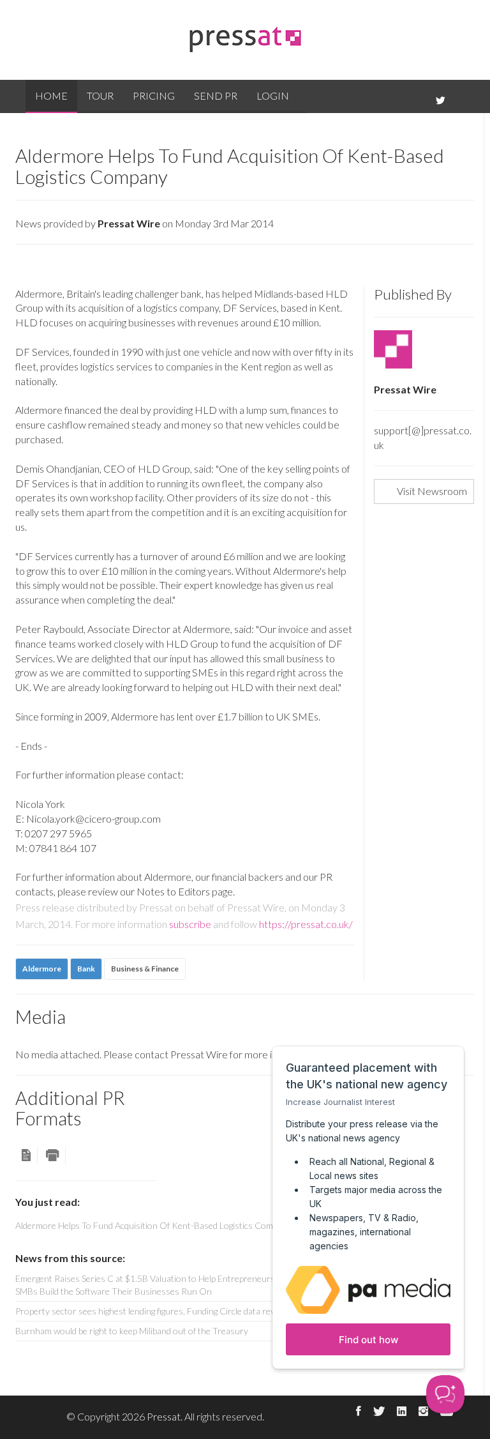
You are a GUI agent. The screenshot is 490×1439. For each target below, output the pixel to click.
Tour (100, 95)
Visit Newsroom (432, 491)
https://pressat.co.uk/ (306, 924)
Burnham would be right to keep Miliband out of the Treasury (131, 1330)
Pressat (164, 1416)
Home (51, 95)
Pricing (154, 95)
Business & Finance (145, 968)
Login (272, 95)
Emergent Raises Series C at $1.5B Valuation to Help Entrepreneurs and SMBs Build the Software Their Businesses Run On (153, 1285)
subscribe (190, 924)
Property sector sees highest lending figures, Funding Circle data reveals (152, 1311)
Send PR (215, 95)
